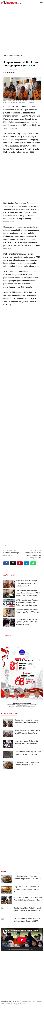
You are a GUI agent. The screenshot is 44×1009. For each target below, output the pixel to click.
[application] (22, 939)
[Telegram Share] (26, 563)
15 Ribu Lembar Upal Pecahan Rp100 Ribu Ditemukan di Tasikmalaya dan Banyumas (27, 602)
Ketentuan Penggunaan (13, 1004)
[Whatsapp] (33, 563)
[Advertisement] (22, 30)
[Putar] (4, 949)
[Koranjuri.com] (11, 2)
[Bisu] (36, 949)
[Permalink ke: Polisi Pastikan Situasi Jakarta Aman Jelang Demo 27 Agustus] (9, 612)
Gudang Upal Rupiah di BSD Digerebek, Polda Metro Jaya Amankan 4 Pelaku (26, 621)
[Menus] (41, 2)
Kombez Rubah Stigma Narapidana (12, 552)
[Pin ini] (20, 563)
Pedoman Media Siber (28, 1002)
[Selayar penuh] (40, 949)
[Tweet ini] (13, 563)
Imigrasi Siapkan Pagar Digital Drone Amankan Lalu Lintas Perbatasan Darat (27, 583)
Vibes (24, 1004)
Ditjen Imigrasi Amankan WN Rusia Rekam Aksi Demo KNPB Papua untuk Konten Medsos (28, 592)
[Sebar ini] (6, 563)
